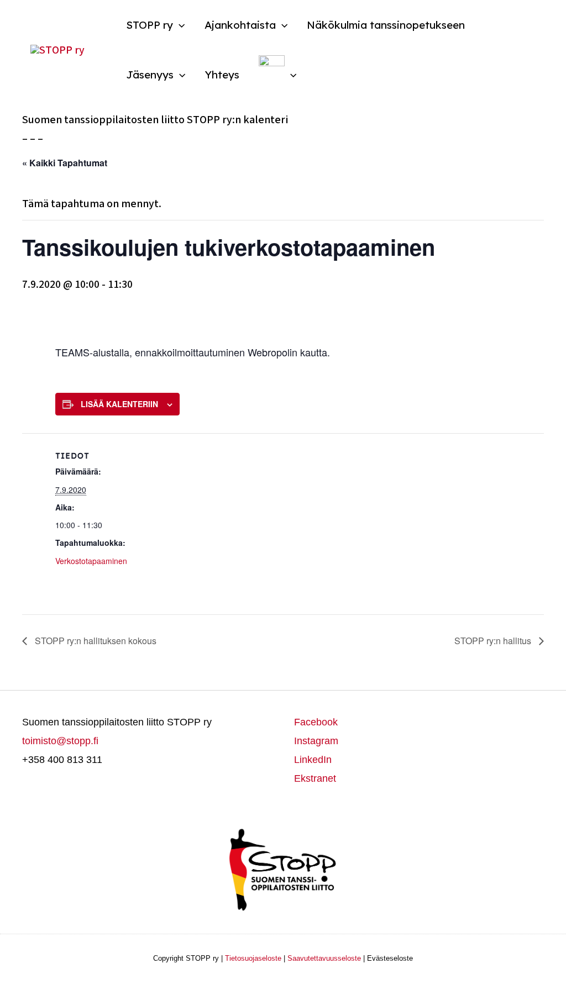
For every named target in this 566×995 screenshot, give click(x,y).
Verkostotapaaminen (91, 560)
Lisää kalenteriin (119, 403)
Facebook (316, 722)
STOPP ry (149, 24)
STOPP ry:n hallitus (493, 640)
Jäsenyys (150, 74)
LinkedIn (313, 759)
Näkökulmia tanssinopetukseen (386, 24)
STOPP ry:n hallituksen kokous (94, 640)
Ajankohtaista (240, 24)
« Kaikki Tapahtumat (64, 162)
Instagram (316, 740)
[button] (179, 25)
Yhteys (222, 74)
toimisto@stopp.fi (60, 740)
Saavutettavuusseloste (324, 958)
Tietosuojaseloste (253, 958)
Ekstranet (315, 778)
